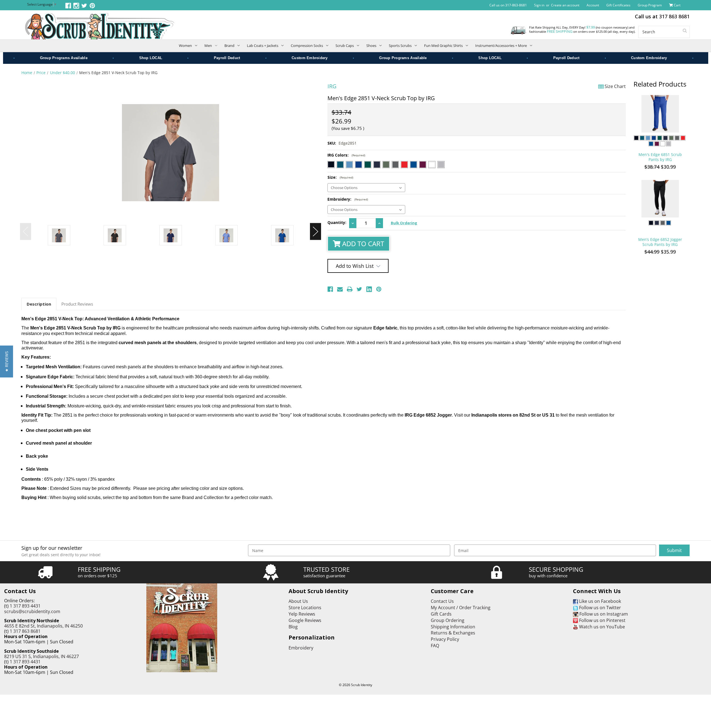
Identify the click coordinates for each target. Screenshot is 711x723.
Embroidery (301, 648)
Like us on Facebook (599, 601)
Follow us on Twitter (599, 607)
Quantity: (336, 222)
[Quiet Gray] (441, 164)
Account (593, 5)
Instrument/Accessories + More (501, 45)
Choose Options (660, 131)
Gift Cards (441, 614)
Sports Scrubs (400, 45)
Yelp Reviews (302, 614)
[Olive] (386, 164)
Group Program (650, 5)
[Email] (340, 289)
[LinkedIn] (369, 289)
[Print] (349, 289)
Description (39, 304)
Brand (229, 45)
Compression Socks (307, 45)
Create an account (565, 5)
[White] (431, 164)
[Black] (331, 164)
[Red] (404, 164)
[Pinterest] (379, 289)
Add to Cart (362, 243)
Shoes (371, 45)
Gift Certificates (618, 5)
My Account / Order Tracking (460, 607)
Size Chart (615, 86)
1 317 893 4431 (25, 606)
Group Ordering (447, 620)
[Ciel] (349, 164)
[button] (6, 361)
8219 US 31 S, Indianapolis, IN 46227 (41, 656)
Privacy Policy (445, 639)
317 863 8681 (674, 16)
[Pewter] (395, 164)
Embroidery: (347, 199)
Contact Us (442, 601)
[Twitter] (359, 289)
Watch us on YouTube (601, 627)
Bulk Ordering (404, 222)
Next (315, 231)
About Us (298, 601)
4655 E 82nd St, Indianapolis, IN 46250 (43, 626)
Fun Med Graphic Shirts (443, 45)
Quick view (660, 114)
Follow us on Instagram (603, 614)
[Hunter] (367, 164)
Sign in (539, 5)
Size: (340, 177)
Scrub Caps (345, 45)
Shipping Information (453, 627)
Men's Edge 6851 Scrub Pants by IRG (660, 157)
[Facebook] (330, 289)
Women (185, 45)
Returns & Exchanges (453, 633)
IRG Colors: (346, 155)
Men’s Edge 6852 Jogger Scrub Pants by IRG (660, 242)
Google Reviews (305, 620)
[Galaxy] (358, 164)
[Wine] (422, 164)
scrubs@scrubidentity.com (32, 611)
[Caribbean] (340, 164)
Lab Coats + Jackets (262, 45)
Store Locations (305, 607)
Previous (25, 231)
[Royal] (413, 164)
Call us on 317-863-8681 (508, 5)
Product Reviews (77, 304)
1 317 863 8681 (25, 631)
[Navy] (376, 164)
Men (208, 45)
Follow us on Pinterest (601, 620)
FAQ (435, 646)
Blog (293, 627)
